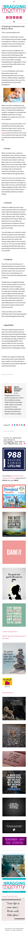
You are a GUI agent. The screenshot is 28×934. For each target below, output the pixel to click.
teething (4, 133)
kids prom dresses (7, 692)
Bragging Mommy (14, 8)
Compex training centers (9, 631)
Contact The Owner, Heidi (10, 896)
